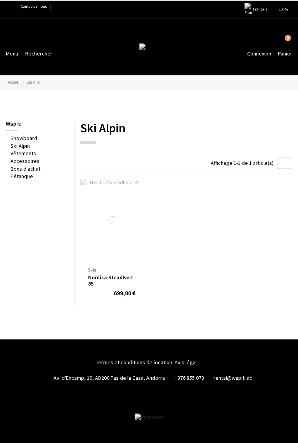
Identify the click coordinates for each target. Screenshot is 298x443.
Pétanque (21, 176)
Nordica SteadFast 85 (110, 280)
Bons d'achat (25, 168)
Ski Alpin (20, 145)
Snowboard (23, 138)
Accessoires (25, 160)
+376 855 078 (189, 377)
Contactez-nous (34, 6)
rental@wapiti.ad (233, 377)
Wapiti (14, 123)
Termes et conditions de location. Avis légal (146, 362)
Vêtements (23, 153)
